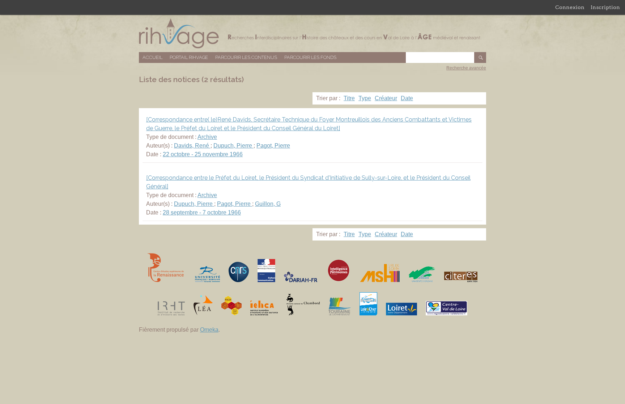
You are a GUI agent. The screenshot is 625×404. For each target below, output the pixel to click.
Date (407, 98)
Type (364, 98)
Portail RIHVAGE (189, 57)
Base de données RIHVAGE (312, 33)
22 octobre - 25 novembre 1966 (203, 154)
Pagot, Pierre (273, 146)
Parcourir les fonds (310, 57)
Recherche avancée (466, 68)
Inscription (605, 7)
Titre (349, 98)
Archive (207, 137)
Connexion (569, 7)
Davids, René (192, 146)
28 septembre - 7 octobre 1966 (202, 212)
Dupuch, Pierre (233, 146)
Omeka (209, 330)
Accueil (152, 57)
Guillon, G (268, 204)
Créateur (386, 98)
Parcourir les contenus (246, 57)
